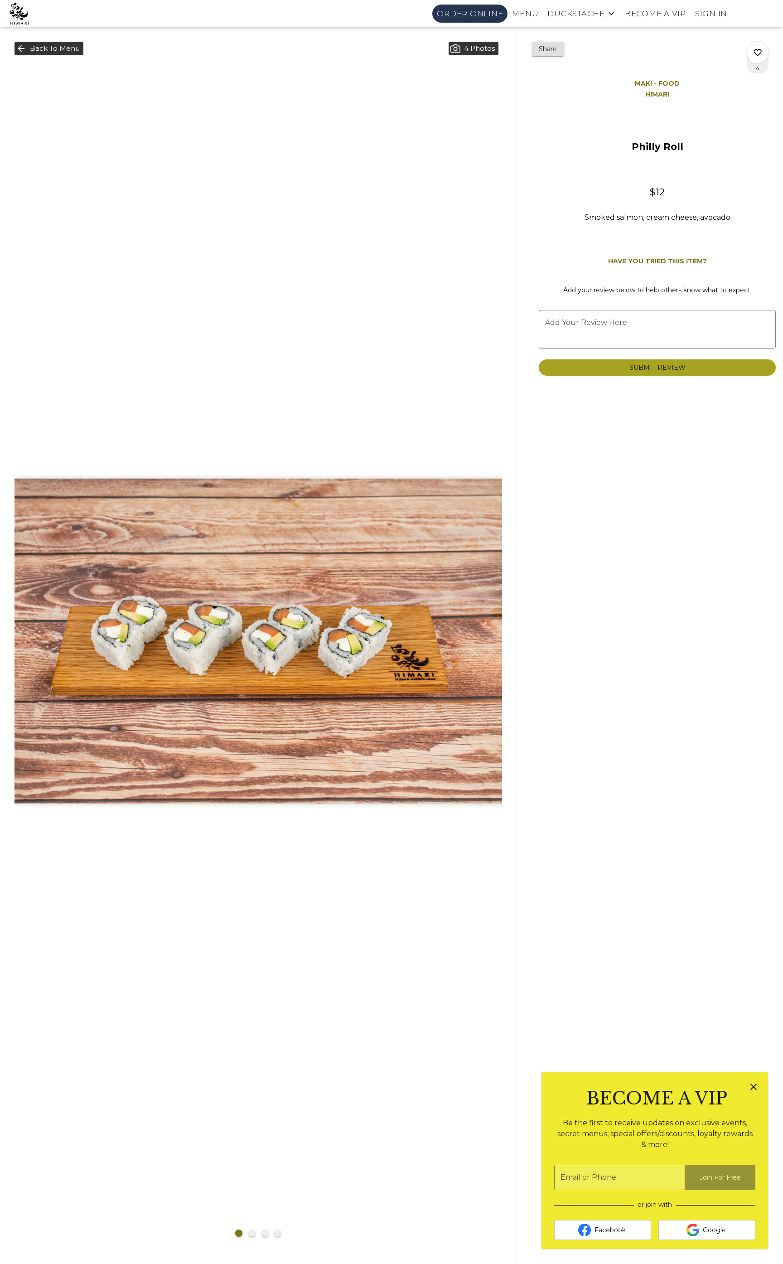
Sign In (711, 13)
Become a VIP (655, 13)
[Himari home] (48, 13)
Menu (525, 13)
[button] (581, 14)
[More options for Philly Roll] (757, 52)
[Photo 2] (252, 1233)
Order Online (470, 13)
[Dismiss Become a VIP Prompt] (753, 1087)
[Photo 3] (265, 1233)
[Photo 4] (277, 1233)
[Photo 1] (238, 1233)
